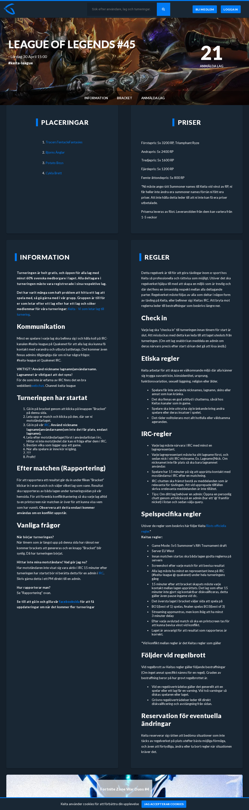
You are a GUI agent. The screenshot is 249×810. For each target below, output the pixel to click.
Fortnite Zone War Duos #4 (124, 789)
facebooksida (69, 602)
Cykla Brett (54, 173)
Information (96, 98)
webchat (37, 386)
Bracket (124, 98)
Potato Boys (54, 163)
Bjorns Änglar (55, 152)
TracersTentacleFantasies (64, 142)
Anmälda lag (153, 98)
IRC (46, 425)
